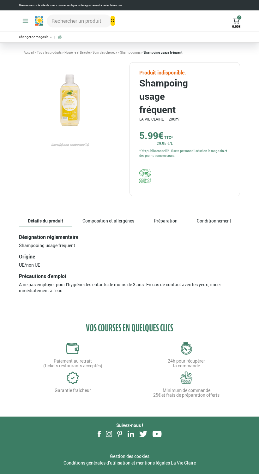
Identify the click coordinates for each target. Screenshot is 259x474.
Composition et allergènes (108, 221)
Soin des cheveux (105, 52)
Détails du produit (45, 221)
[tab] (45, 221)
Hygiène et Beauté (77, 52)
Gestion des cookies (129, 456)
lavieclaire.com (112, 5)
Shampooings (130, 52)
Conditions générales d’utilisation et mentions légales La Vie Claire (129, 463)
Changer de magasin (34, 37)
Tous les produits (49, 52)
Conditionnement (214, 221)
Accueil (29, 52)
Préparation (166, 221)
